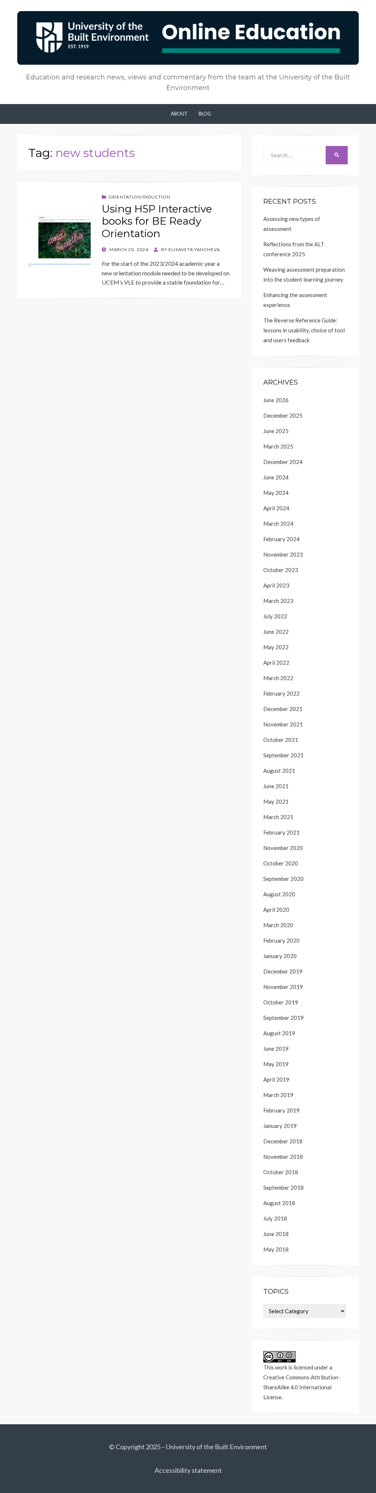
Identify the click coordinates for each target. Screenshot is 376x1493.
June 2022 (276, 631)
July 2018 (275, 1218)
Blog (205, 114)
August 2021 (279, 770)
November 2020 (283, 847)
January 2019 (280, 1125)
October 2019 (280, 1002)
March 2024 (278, 523)
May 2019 (276, 1064)
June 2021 (276, 786)
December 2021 (283, 709)
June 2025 (276, 431)
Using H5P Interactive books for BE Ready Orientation (157, 221)
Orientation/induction (139, 197)
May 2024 (276, 492)
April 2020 (276, 909)
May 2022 (276, 647)
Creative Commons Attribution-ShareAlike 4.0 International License (301, 1387)
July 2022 (275, 616)
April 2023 (276, 585)
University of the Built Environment (216, 1447)
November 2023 (283, 554)
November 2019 (283, 986)
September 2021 (283, 755)
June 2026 (276, 400)
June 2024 (276, 477)
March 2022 (278, 678)
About (179, 114)
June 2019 (276, 1048)
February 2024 (281, 539)
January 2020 (280, 956)
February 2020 (281, 940)
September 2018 (283, 1187)
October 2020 (280, 863)
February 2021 (281, 832)
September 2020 (283, 878)
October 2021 (280, 739)
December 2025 (283, 415)
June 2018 (276, 1234)
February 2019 (281, 1110)
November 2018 (283, 1156)
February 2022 (281, 693)
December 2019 (283, 971)
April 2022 (276, 662)
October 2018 (280, 1172)
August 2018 (279, 1203)
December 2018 (283, 1141)
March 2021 (278, 817)
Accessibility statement (188, 1470)
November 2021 (283, 724)
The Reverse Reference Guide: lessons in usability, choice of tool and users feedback (304, 330)
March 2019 (278, 1095)
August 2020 (279, 894)
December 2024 (283, 461)
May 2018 (276, 1249)
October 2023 (280, 570)
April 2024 (276, 508)
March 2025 (278, 446)
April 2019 (276, 1079)
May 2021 (276, 801)
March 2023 (278, 600)
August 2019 (279, 1033)
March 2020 (278, 925)
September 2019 (283, 1017)
